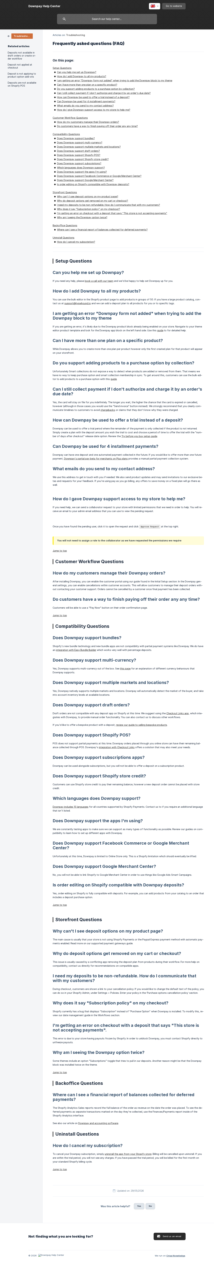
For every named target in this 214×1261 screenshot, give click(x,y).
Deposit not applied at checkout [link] (20, 66)
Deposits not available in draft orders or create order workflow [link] (22, 55)
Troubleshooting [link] (75, 35)
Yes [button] (139, 1206)
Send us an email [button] (172, 1236)
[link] (20, 35)
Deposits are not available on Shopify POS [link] (22, 84)
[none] (44, 6)
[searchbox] (107, 19)
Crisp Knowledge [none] (175, 1255)
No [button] (150, 1206)
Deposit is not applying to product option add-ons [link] (22, 75)
